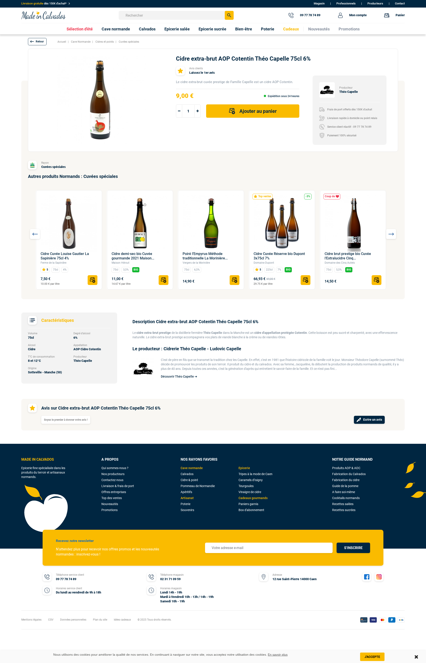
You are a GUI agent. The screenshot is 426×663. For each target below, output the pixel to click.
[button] (37, 41)
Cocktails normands (346, 498)
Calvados (187, 474)
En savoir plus (278, 654)
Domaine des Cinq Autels (340, 262)
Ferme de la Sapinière (53, 262)
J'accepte (372, 657)
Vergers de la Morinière (196, 262)
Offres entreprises (113, 492)
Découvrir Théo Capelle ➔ (179, 376)
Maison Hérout (120, 262)
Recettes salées (342, 504)
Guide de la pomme (345, 486)
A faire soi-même (343, 492)
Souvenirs (187, 510)
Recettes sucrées (343, 510)
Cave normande (192, 468)
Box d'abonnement (251, 510)
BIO (136, 269)
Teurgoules (246, 486)
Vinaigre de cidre (250, 492)
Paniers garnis (248, 504)
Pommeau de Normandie (198, 486)
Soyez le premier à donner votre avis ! (66, 419)
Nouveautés (109, 504)
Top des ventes (111, 498)
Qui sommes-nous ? (114, 468)
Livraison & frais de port (117, 486)
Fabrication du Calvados (349, 474)
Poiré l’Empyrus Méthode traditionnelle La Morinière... (205, 256)
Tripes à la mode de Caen (255, 474)
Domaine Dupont (264, 262)
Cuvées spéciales (53, 167)
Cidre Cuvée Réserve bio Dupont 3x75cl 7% (279, 256)
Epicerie (244, 468)
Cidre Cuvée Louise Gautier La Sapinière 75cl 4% (65, 256)
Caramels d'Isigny (251, 480)
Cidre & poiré (189, 480)
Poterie (185, 504)
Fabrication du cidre (345, 480)
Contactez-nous (112, 480)
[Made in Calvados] (43, 15)
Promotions (109, 510)
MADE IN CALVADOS (37, 459)
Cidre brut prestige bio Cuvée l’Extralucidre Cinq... (348, 256)
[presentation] (35, 234)
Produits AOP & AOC (346, 468)
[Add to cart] (92, 280)
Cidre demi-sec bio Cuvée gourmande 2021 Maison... (133, 256)
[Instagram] (379, 576)
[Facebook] (366, 576)
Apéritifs (186, 492)
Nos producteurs (112, 474)
